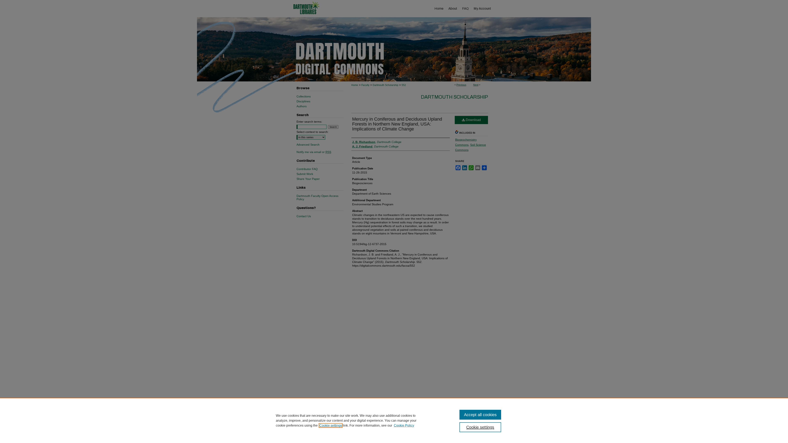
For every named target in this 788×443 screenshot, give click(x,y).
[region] (394, 420)
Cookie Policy (404, 425)
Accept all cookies (480, 414)
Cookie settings (330, 425)
